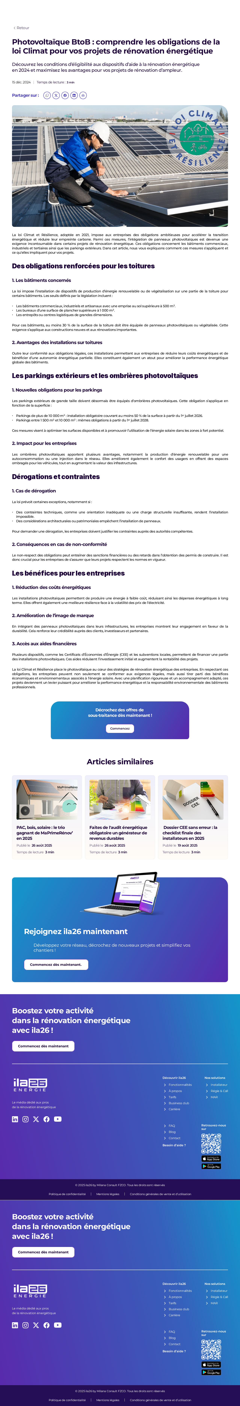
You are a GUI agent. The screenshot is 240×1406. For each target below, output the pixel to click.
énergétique (22, 239)
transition (220, 235)
